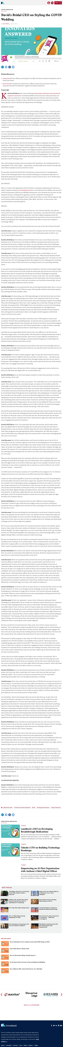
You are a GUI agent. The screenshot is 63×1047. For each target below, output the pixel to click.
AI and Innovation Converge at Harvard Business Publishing (27, 962)
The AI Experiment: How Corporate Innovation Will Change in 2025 (30, 942)
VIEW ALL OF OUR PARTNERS (31, 1005)
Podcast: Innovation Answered (22, 807)
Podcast (24, 825)
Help (21, 1045)
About (3, 1045)
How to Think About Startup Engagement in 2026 (17, 916)
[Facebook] (9, 67)
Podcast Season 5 (56, 807)
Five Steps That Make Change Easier (19, 908)
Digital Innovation (7, 9)
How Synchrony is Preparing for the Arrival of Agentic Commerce (19, 924)
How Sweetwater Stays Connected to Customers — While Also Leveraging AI (49, 917)
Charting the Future (26, 190)
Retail (33, 807)
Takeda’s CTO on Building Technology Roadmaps (40, 849)
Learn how (6, 78)
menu (56, 2)
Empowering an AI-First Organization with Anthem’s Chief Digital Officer (40, 869)
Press (25, 1045)
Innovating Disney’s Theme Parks (19, 948)
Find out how (7, 84)
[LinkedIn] (2, 67)
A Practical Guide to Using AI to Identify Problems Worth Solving (48, 908)
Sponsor (8, 1045)
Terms (36, 1045)
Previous (1, 994)
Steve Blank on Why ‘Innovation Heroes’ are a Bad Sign (26, 969)
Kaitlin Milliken (6, 23)
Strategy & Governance (43, 807)
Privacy (30, 1045)
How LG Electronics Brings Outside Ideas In (23, 955)
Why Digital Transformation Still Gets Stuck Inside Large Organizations (48, 925)
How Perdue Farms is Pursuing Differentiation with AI (47, 900)
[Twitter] (6, 67)
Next (61, 994)
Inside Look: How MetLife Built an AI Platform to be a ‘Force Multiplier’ (48, 893)
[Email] (13, 67)
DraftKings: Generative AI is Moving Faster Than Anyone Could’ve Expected (19, 893)
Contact (15, 1045)
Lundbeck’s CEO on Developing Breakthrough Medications (37, 830)
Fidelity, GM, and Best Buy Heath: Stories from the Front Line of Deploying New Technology (18, 901)
